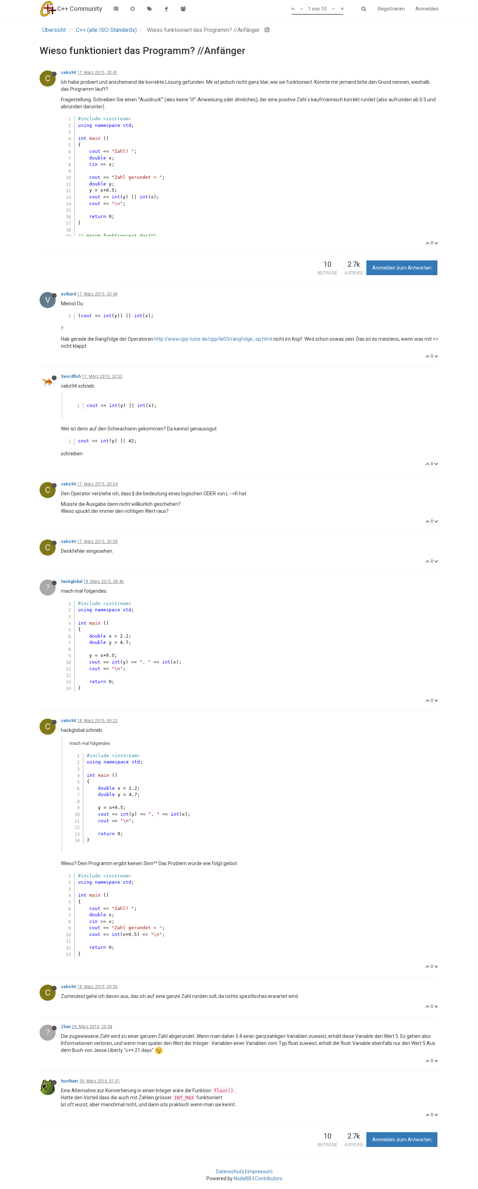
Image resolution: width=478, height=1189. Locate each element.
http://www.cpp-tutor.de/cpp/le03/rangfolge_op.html (213, 339)
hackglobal (71, 581)
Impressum (260, 1171)
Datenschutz (230, 1171)
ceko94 (68, 72)
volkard (68, 294)
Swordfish (71, 376)
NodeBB (243, 1178)
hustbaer (69, 1081)
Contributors (268, 1178)
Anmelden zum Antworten (401, 268)
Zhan (66, 1026)
